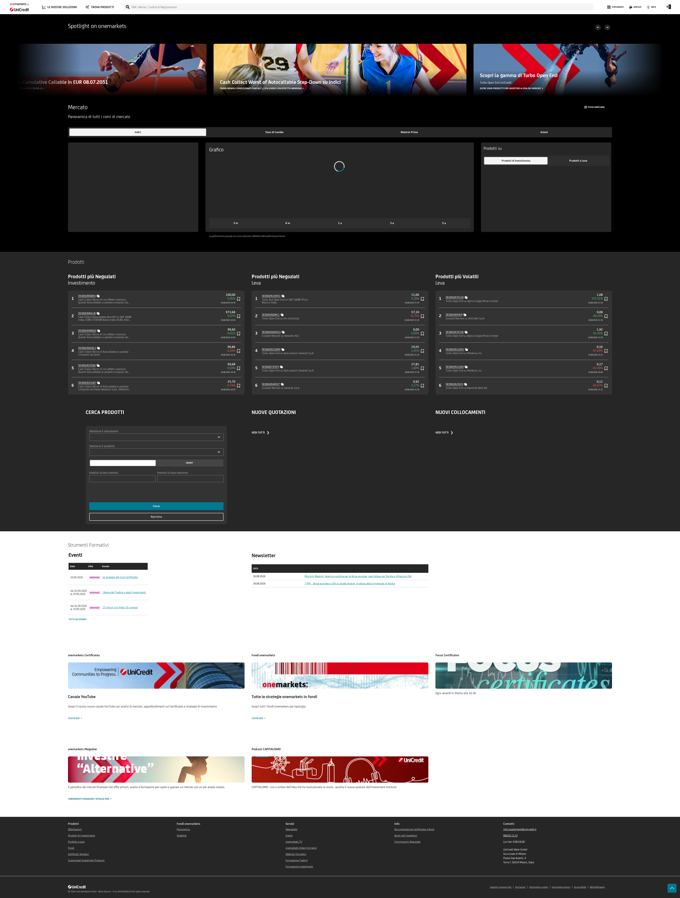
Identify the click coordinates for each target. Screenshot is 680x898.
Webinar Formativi (296, 854)
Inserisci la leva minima (103, 472)
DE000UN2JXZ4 (454, 384)
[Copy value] (98, 296)
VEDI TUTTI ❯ (260, 432)
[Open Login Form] (668, 8)
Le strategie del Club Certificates (120, 577)
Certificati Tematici (78, 854)
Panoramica (183, 829)
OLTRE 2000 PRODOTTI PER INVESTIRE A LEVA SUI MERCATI (250, 88)
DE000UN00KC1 (271, 314)
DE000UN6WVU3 (271, 332)
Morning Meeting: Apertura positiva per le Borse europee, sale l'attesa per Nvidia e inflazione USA (358, 576)
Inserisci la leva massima (172, 472)
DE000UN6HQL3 (87, 347)
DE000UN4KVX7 (271, 384)
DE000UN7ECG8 (455, 297)
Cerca (156, 506)
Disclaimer (520, 887)
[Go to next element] (607, 28)
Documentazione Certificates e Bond (414, 829)
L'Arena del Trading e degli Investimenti (124, 592)
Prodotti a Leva (76, 841)
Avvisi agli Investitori (405, 835)
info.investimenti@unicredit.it (519, 829)
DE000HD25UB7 (87, 382)
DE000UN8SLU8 (87, 313)
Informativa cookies (538, 887)
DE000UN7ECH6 (455, 332)
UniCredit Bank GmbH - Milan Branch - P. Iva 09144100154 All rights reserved (112, 891)
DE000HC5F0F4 (270, 366)
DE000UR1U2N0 (455, 366)
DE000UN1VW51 (271, 295)
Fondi (71, 847)
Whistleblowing (597, 887)
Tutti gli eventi (78, 619)
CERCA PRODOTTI (105, 412)
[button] (137, 132)
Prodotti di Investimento (81, 835)
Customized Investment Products (86, 860)
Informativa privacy (561, 887)
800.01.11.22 (510, 835)
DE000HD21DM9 (271, 349)
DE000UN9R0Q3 (87, 330)
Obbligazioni (75, 829)
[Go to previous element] (598, 28)
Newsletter (292, 829)
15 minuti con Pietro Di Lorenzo (120, 607)
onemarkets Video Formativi (301, 847)
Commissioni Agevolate (407, 841)
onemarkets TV (294, 841)
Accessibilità (580, 887)
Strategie (181, 835)
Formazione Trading (297, 860)
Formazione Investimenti (299, 866)
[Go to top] (672, 888)
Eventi (289, 835)
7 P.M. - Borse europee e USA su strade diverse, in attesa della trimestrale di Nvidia (350, 583)
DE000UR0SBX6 (87, 295)
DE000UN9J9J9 (454, 314)
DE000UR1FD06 (87, 365)
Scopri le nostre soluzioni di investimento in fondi (510, 88)
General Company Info (500, 887)
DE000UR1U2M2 (455, 349)
